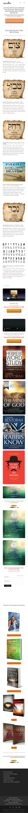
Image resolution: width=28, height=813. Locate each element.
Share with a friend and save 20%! (14, 635)
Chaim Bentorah (7, 62)
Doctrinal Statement (8, 772)
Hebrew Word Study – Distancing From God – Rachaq (14, 143)
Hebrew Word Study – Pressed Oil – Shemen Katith (14, 266)
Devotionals (21, 62)
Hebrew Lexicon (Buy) (8, 780)
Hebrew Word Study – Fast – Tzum (11, 61)
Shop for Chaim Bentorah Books (14, 605)
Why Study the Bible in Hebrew (10, 774)
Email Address (7, 581)
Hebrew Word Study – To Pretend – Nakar (13, 225)
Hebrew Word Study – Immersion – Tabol (13, 102)
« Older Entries (6, 285)
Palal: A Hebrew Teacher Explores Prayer (13, 184)
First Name (6, 576)
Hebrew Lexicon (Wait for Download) (11, 782)
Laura (5, 185)
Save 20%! (14, 719)
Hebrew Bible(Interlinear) (9, 778)
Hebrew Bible (7, 776)
